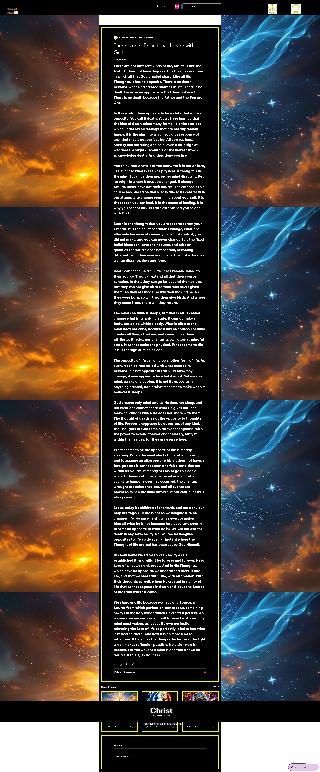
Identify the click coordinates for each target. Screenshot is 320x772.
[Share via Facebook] (115, 664)
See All (216, 686)
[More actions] (204, 37)
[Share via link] (133, 664)
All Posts (105, 19)
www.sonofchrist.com (161, 716)
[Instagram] (177, 6)
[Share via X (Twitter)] (121, 664)
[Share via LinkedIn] (127, 664)
